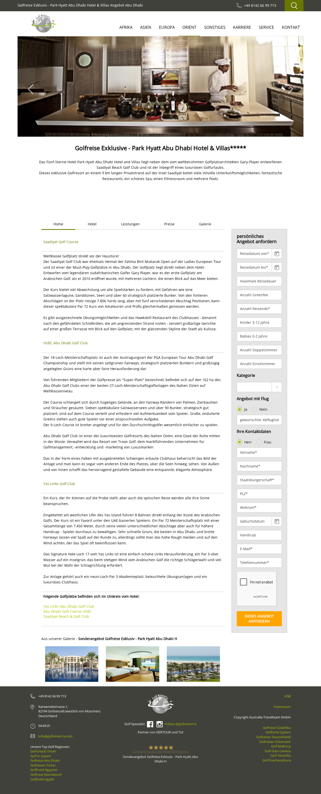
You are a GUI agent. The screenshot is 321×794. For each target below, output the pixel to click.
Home (58, 224)
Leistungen (130, 224)
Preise (169, 224)
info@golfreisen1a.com (55, 736)
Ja (245, 409)
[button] (32, 86)
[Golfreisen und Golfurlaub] (43, 23)
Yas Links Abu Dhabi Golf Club (68, 606)
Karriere (242, 27)
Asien (145, 27)
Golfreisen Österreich (275, 741)
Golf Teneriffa (281, 755)
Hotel (92, 224)
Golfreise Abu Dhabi (45, 760)
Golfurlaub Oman (43, 751)
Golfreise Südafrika (277, 727)
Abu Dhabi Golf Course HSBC (67, 611)
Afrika (125, 27)
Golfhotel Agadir (42, 779)
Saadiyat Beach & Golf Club (66, 616)
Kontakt (291, 27)
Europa (167, 27)
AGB (287, 696)
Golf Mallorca (281, 746)
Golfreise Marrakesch (46, 774)
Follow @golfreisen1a (180, 724)
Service (266, 27)
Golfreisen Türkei (42, 765)
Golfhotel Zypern (278, 732)
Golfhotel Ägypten (43, 769)
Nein (263, 409)
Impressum (282, 706)
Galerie (205, 224)
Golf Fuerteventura (276, 760)
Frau (267, 442)
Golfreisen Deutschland (273, 737)
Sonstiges (214, 27)
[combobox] (259, 387)
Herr (248, 442)
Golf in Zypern (40, 756)
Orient (189, 27)
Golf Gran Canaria (278, 751)
